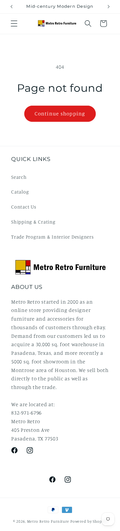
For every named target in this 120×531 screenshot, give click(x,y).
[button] (14, 23)
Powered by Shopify (88, 521)
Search (19, 177)
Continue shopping (60, 113)
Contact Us (23, 207)
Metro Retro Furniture (48, 521)
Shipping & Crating (33, 222)
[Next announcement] (108, 7)
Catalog (20, 192)
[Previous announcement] (11, 7)
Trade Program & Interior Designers (52, 237)
